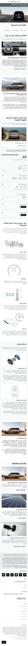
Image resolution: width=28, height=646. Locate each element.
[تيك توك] (20, 574)
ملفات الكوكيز (24, 614)
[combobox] (14, 145)
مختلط (20, 178)
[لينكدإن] (3, 574)
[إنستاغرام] (24, 574)
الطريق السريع (15, 178)
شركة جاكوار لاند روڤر (23, 619)
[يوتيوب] (16, 574)
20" (25, 186)
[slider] (19, 168)
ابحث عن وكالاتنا (21, 598)
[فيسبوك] (12, 574)
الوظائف (25, 603)
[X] (7, 574)
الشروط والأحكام (23, 606)
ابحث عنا (25, 608)
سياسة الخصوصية (23, 611)
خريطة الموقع (24, 616)
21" (21, 186)
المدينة (25, 178)
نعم (4, 642)
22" (17, 186)
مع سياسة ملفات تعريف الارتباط (21, 635)
